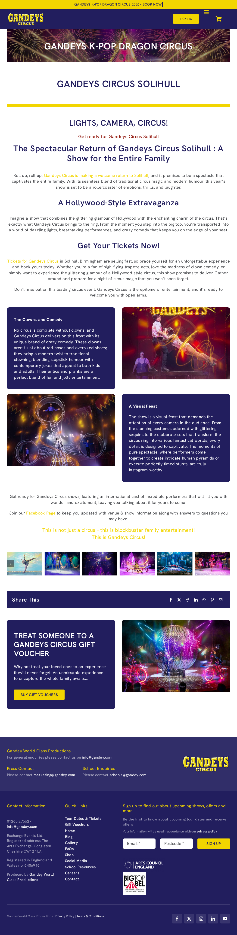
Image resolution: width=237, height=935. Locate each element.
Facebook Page (41, 513)
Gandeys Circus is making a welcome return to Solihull (96, 175)
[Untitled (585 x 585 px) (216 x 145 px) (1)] (212, 563)
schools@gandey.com (128, 774)
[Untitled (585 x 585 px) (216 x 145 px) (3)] (137, 563)
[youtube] (225, 918)
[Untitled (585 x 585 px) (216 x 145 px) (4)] (99, 563)
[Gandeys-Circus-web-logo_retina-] (25, 14)
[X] (179, 600)
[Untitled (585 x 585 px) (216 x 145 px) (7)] (24, 563)
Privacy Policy (64, 916)
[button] (10, 563)
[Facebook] (171, 600)
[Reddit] (187, 600)
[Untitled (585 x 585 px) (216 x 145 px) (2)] (174, 563)
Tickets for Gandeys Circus (33, 261)
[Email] (220, 600)
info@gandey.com (97, 757)
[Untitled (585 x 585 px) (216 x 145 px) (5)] (62, 563)
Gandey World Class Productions (30, 877)
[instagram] (201, 918)
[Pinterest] (212, 600)
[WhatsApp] (204, 600)
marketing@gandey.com (54, 774)
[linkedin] (213, 918)
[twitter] (189, 918)
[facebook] (177, 918)
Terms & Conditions (90, 916)
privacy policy (207, 831)
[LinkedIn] (196, 600)
